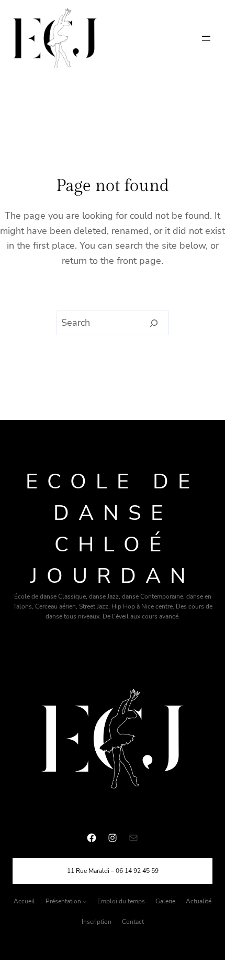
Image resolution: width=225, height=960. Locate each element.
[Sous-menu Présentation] (84, 901)
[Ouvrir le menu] (206, 38)
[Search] (154, 323)
